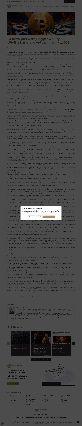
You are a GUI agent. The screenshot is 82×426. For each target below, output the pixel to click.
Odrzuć (39, 216)
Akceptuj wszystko (49, 216)
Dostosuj (31, 216)
